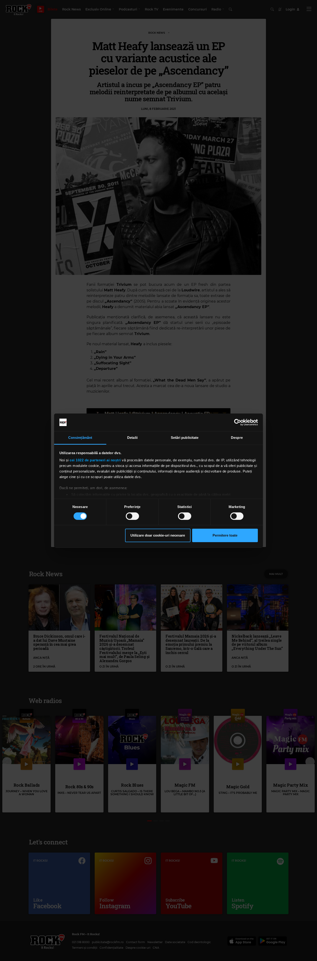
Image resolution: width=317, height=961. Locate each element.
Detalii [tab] (132, 438)
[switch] (132, 516)
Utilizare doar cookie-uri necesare (157, 535)
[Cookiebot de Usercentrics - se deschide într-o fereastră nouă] (237, 422)
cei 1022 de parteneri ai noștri (95, 460)
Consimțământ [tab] (80, 438)
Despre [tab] (237, 438)
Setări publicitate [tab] (185, 438)
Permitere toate (225, 535)
